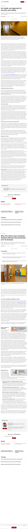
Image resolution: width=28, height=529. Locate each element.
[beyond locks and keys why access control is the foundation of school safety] (15, 329)
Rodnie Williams (3, 16)
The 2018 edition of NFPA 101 (21, 302)
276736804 (15, 370)
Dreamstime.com (15, 371)
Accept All (14, 527)
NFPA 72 (19, 333)
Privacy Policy (24, 525)
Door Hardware (3, 233)
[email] (16, 248)
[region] (14, 526)
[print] (26, 248)
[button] (1, 1)
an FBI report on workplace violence (10, 74)
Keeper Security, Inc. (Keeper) (20, 374)
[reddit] (15, 248)
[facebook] (11, 248)
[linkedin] (12, 248)
